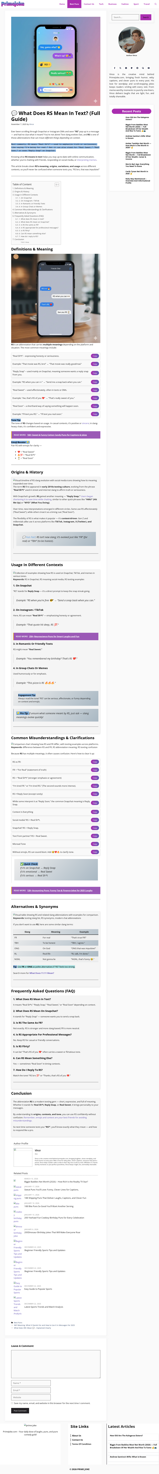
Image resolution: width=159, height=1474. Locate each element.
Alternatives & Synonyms (25, 212)
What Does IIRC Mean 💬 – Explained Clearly (32, 1328)
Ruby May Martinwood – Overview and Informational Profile (138, 181)
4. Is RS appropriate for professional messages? (38, 227)
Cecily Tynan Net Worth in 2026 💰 (137, 172)
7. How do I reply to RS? (28, 236)
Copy (95, 356)
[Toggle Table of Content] (55, 185)
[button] (155, 4)
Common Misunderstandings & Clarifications (34, 209)
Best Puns (74, 4)
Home (62, 4)
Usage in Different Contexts (26, 194)
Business (112, 4)
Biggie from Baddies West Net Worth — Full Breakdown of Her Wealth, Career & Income (138, 155)
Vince (27, 242)
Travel (147, 4)
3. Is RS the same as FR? (29, 225)
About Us (76, 1435)
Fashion (125, 4)
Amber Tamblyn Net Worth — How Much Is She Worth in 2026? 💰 (138, 145)
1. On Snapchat (25, 198)
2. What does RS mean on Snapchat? (34, 222)
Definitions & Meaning (24, 188)
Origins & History (22, 191)
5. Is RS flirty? (24, 230)
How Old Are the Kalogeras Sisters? (137, 118)
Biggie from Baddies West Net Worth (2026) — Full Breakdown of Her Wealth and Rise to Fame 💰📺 (137, 127)
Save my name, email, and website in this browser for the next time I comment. (52, 1403)
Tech (101, 4)
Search (146, 17)
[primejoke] (12, 4)
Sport (136, 4)
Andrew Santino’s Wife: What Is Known (138, 137)
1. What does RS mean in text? (31, 219)
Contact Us (89, 4)
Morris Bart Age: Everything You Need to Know (137, 165)
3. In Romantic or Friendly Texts (32, 203)
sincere (85, 423)
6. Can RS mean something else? (32, 233)
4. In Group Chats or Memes (30, 206)
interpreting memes (87, 159)
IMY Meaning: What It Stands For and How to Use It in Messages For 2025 (44, 1325)
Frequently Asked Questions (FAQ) (29, 216)
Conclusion (19, 239)
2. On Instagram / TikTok (29, 201)
